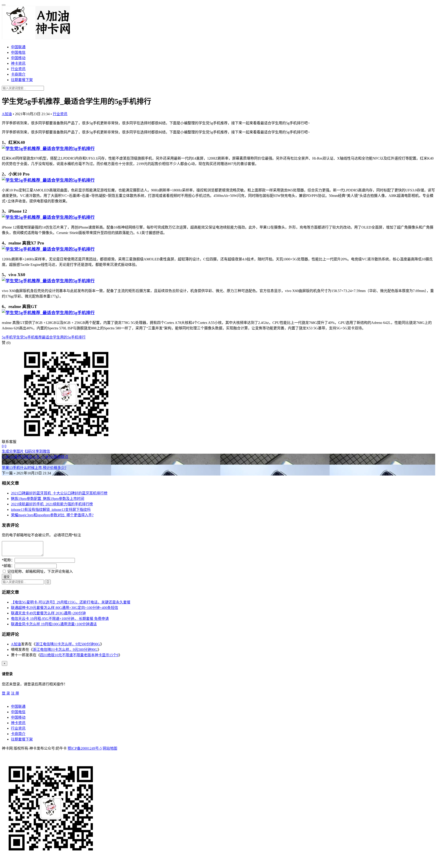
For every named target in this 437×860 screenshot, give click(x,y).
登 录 (6, 693)
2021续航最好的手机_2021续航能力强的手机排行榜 (52, 504)
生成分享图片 (13, 451)
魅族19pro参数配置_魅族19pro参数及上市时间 (47, 499)
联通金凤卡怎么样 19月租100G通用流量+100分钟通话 (54, 624)
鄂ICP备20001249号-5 (85, 748)
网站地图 (110, 748)
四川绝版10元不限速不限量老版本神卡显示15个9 (79, 655)
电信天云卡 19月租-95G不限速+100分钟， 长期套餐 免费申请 (60, 619)
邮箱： (8, 566)
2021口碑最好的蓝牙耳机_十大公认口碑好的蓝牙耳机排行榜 (59, 493)
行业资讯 (18, 69)
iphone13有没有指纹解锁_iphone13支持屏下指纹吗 (51, 509)
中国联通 (18, 47)
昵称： (8, 560)
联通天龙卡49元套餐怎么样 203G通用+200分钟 (48, 613)
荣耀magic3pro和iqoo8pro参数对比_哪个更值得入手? (52, 515)
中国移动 (18, 58)
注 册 (15, 693)
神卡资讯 (18, 63)
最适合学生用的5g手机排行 (64, 337)
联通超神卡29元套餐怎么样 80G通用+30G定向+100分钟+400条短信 (64, 608)
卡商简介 (18, 74)
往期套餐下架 (22, 80)
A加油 (7, 114)
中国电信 (18, 52)
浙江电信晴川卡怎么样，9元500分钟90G (68, 644)
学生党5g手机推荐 (27, 337)
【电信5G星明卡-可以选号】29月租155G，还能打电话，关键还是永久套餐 (70, 602)
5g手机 (7, 337)
